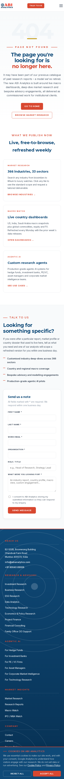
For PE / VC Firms (14, 662)
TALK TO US (36, 5)
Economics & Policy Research (20, 613)
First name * (15, 412)
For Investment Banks (16, 656)
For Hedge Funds (14, 650)
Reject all (17, 773)
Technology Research (16, 607)
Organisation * (16, 449)
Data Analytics (12, 602)
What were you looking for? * (25, 474)
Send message (22, 510)
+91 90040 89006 (14, 567)
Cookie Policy (34, 765)
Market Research (14, 698)
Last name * (14, 424)
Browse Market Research (32, 115)
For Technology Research (18, 679)
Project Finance (13, 619)
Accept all (47, 773)
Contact (9, 735)
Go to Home (31, 106)
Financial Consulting (15, 625)
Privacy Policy (53, 765)
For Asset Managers (15, 668)
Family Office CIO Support (18, 631)
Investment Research (15, 584)
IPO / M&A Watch (13, 716)
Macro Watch (11, 710)
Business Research (14, 590)
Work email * (15, 437)
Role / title (14, 462)
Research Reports (14, 704)
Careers (9, 741)
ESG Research (12, 596)
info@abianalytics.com (17, 562)
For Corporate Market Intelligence (22, 674)
